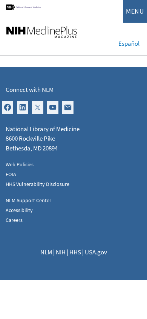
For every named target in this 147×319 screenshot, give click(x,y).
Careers (14, 220)
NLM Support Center (28, 200)
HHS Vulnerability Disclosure (37, 184)
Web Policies (20, 164)
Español (128, 43)
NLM (46, 252)
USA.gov (96, 252)
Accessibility (19, 210)
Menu (135, 11)
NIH (61, 252)
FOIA (11, 174)
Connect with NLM (30, 89)
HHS (75, 252)
